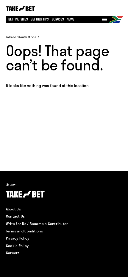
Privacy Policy (17, 238)
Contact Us (15, 216)
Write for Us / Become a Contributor (37, 223)
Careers (13, 253)
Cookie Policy (17, 245)
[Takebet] (21, 8)
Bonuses (58, 19)
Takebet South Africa (21, 37)
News (70, 19)
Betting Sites (18, 19)
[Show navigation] (104, 19)
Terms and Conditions (24, 231)
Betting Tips (40, 19)
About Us (13, 209)
